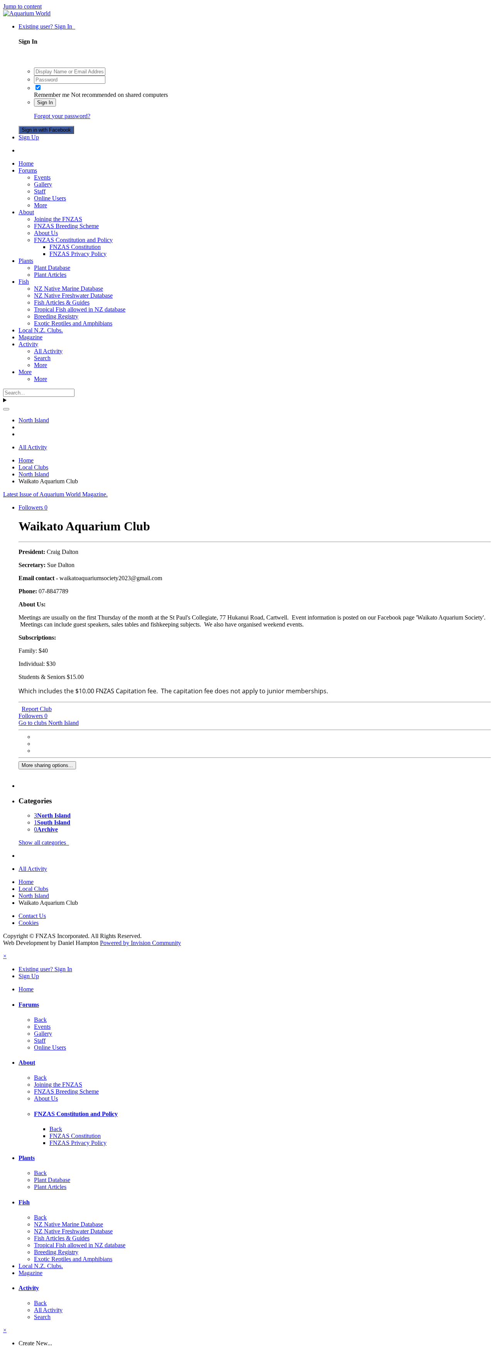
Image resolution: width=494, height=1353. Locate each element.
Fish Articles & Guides (62, 302)
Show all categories (44, 842)
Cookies (29, 922)
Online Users (50, 198)
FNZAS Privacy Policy (78, 254)
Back (40, 1019)
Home (26, 163)
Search (42, 358)
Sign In (45, 102)
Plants (26, 260)
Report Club (37, 709)
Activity (28, 344)
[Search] (6, 409)
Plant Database (52, 267)
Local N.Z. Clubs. (41, 330)
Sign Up (29, 137)
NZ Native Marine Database (68, 288)
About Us (46, 233)
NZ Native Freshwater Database (73, 295)
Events (42, 177)
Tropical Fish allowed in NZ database (79, 309)
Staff (40, 191)
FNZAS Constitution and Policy (73, 240)
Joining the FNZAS (58, 219)
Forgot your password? (62, 116)
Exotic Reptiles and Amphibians (73, 323)
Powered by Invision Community (140, 943)
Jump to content (22, 6)
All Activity (48, 351)
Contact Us (32, 916)
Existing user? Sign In (47, 26)
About (26, 212)
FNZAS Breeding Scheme (66, 226)
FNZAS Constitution (75, 247)
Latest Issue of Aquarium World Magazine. (55, 494)
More (40, 205)
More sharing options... (47, 765)
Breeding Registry (56, 316)
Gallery (43, 184)
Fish (24, 281)
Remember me (51, 94)
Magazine (30, 337)
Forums (28, 170)
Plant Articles (50, 274)
